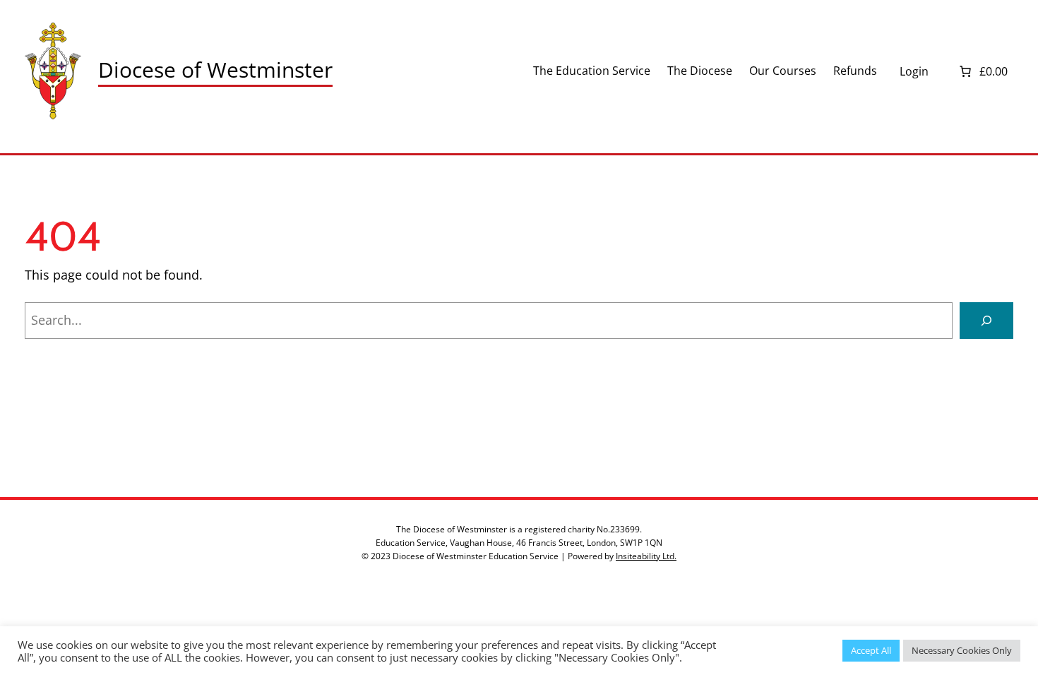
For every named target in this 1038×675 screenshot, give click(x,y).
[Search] (986, 320)
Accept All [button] (871, 650)
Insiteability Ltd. (646, 556)
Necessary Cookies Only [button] (962, 650)
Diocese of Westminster (215, 69)
